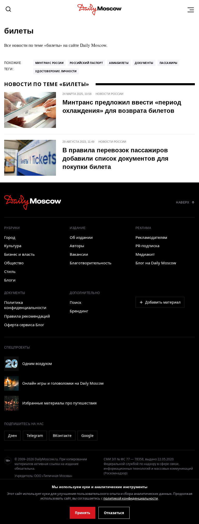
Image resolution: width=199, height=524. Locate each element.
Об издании (81, 237)
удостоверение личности (56, 71)
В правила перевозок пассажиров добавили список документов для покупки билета (115, 158)
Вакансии (79, 254)
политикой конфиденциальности (130, 498)
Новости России (109, 93)
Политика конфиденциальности (25, 305)
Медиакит (145, 254)
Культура (12, 245)
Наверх (182, 202)
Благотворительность (90, 262)
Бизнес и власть (19, 254)
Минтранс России (49, 63)
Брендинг (79, 310)
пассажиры (168, 63)
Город (9, 237)
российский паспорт (86, 63)
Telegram (35, 435)
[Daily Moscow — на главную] (32, 202)
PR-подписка (147, 245)
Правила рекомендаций (27, 316)
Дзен (12, 435)
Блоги (10, 280)
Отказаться (114, 512)
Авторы (77, 245)
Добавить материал (163, 302)
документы (144, 63)
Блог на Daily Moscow (156, 262)
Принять (82, 512)
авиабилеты (119, 63)
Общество (14, 262)
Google (87, 435)
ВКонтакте (62, 435)
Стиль (10, 271)
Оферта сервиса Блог (24, 324)
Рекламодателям (151, 237)
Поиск (75, 302)
